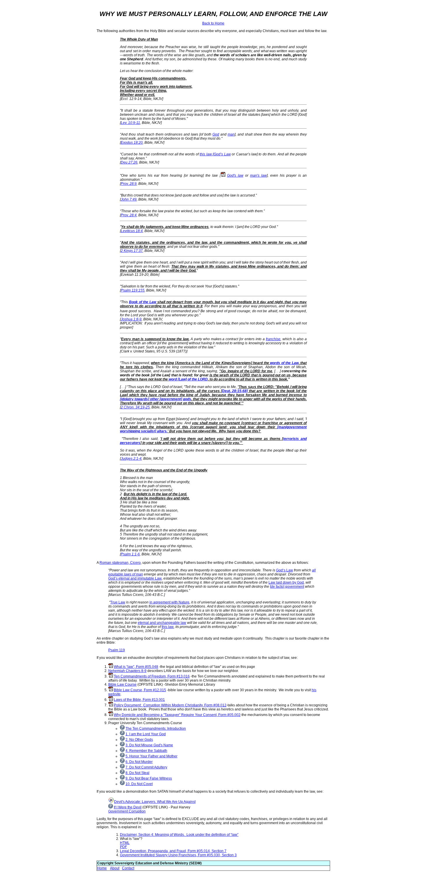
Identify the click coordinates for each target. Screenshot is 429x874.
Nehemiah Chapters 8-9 (127, 671)
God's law (235, 175)
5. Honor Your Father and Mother (151, 756)
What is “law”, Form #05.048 (136, 667)
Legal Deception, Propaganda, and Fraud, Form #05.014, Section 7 (173, 851)
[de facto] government (287, 587)
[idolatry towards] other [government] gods (155, 399)
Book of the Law (142, 302)
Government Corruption (127, 811)
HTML (125, 843)
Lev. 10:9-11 (130, 123)
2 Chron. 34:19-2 (134, 407)
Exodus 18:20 (132, 143)
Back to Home (213, 23)
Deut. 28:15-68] (235, 391)
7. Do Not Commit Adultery (146, 767)
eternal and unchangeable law (162, 623)
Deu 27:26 (129, 162)
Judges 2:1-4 (131, 459)
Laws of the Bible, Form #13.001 (139, 700)
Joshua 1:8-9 (131, 319)
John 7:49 (129, 199)
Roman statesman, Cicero (120, 563)
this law (168, 627)
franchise (273, 339)
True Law (117, 602)
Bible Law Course (122, 684)
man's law (258, 175)
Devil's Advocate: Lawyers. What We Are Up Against (155, 802)
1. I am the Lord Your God (145, 734)
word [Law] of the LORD (188, 379)
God (215, 134)
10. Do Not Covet (139, 784)
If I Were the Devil (128, 807)
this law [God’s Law (215, 154)
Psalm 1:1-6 (130, 554)
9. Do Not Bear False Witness (148, 778)
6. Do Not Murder (139, 762)
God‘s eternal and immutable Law (135, 578)
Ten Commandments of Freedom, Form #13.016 (152, 676)
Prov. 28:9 (129, 184)
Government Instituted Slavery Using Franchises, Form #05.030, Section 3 (178, 855)
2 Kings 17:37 (132, 251)
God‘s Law (284, 570)
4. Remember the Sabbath (146, 751)
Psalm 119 (116, 650)
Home (102, 868)
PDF (123, 847)
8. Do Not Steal (137, 773)
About (114, 868)
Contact (128, 868)
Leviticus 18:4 (132, 231)
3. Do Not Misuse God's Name (149, 745)
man (231, 134)
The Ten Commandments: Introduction (155, 728)
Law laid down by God (286, 582)
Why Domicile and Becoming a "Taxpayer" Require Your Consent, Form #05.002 (177, 715)
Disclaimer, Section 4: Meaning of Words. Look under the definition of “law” (179, 835)
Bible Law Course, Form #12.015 (140, 690)
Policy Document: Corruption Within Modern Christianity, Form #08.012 (170, 705)
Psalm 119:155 (132, 290)
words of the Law (284, 363)
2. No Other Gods (139, 740)
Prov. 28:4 (129, 215)
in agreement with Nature (169, 602)
